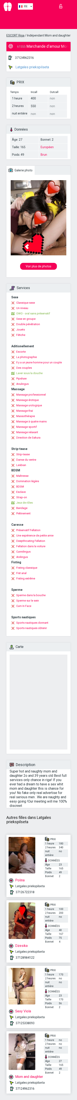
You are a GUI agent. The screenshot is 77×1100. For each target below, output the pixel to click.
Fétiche (20, 335)
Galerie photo (23, 170)
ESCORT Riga (15, 35)
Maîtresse (22, 475)
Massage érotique (27, 400)
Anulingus (22, 383)
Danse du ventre (26, 459)
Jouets (20, 329)
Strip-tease (23, 454)
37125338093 (25, 1023)
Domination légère (27, 481)
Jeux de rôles (24, 502)
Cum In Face (23, 606)
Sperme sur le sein (27, 600)
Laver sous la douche (29, 373)
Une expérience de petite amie (34, 535)
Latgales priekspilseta (32, 67)
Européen (47, 147)
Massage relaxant (27, 432)
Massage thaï (24, 410)
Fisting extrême (25, 578)
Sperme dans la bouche (31, 595)
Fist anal (21, 573)
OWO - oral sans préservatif (33, 313)
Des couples (24, 367)
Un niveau (22, 308)
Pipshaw (21, 378)
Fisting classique (26, 567)
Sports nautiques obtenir (31, 628)
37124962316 (24, 58)
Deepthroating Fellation (30, 540)
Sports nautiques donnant (32, 622)
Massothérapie (25, 416)
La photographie (26, 357)
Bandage (21, 508)
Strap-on (21, 497)
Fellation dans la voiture (30, 546)
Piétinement (23, 513)
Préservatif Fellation (28, 530)
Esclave (21, 492)
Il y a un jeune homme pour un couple (39, 362)
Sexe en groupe (26, 318)
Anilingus (22, 557)
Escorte (21, 351)
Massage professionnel (31, 394)
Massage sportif (26, 426)
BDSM (20, 486)
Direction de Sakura (28, 437)
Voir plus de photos (38, 266)
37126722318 (25, 892)
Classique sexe (25, 302)
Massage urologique (29, 405)
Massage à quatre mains (31, 421)
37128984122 (25, 958)
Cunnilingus (23, 551)
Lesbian (21, 465)
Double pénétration (28, 324)
